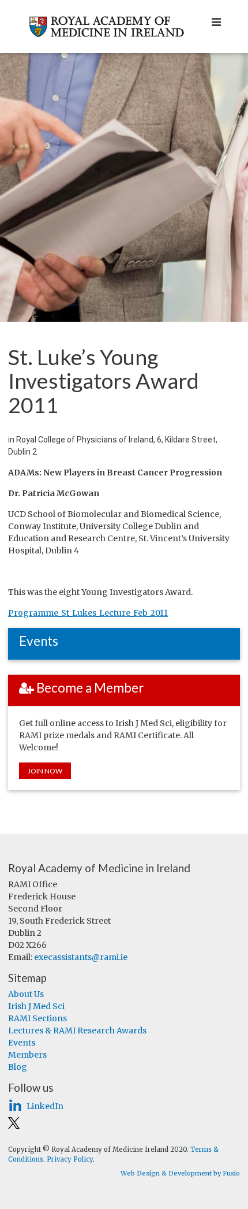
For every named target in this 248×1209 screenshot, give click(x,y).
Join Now (45, 771)
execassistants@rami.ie (80, 957)
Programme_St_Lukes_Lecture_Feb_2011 (88, 613)
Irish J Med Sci (36, 1006)
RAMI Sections (37, 1018)
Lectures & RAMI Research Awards (77, 1030)
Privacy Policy (70, 1159)
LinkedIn (45, 1106)
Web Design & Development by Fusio (180, 1173)
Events (21, 1042)
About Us (26, 994)
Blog (17, 1067)
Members (27, 1055)
